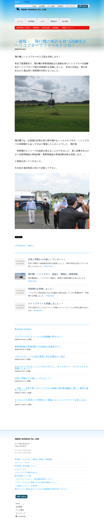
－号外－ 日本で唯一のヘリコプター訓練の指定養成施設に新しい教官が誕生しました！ (51, 389)
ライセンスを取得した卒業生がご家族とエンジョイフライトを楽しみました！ (51, 401)
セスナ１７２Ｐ (20, 469)
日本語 (26, 2)
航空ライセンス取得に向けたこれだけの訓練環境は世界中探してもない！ (41, 489)
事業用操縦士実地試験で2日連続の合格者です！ (38, 346)
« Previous (20, 245)
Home (34, 6)
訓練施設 (56, 28)
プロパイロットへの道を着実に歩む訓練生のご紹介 (40, 356)
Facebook (22, 516)
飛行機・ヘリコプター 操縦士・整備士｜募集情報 (53, 274)
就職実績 (36, 28)
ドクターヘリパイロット (24, 31)
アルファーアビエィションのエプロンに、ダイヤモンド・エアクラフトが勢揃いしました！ (51, 367)
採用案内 (60, 6)
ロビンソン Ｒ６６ (22, 462)
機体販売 (54, 21)
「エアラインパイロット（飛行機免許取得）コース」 (34, 479)
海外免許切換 (55, 31)
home (18, 503)
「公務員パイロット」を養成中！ (27, 486)
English (17, 2)
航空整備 (31, 21)
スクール (20, 21)
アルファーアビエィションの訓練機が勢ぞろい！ (39, 336)
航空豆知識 (46, 28)
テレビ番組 (51, 6)
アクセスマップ (68, 31)
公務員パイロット (68, 28)
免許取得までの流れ (23, 28)
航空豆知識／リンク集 (23, 476)
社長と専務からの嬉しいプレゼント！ (47, 259)
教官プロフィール (42, 31)
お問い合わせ (83, 6)
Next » (31, 245)
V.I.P (42, 21)
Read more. (48, 266)
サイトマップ (70, 6)
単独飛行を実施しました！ (41, 289)
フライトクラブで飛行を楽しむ (26, 472)
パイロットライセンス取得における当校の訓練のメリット (36, 482)
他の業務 (65, 21)
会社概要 (42, 6)
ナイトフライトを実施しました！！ (45, 303)
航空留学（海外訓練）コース (25, 466)
